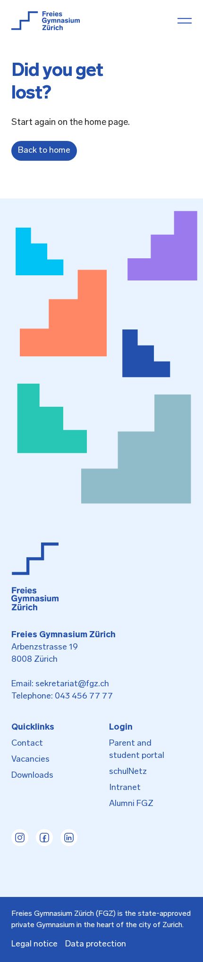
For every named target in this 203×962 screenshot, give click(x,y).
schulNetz (128, 772)
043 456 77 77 (84, 696)
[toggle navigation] (185, 21)
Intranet (125, 788)
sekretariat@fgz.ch (72, 684)
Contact (27, 744)
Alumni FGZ (131, 804)
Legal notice (34, 944)
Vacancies (30, 760)
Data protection (95, 944)
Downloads (32, 776)
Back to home (44, 151)
